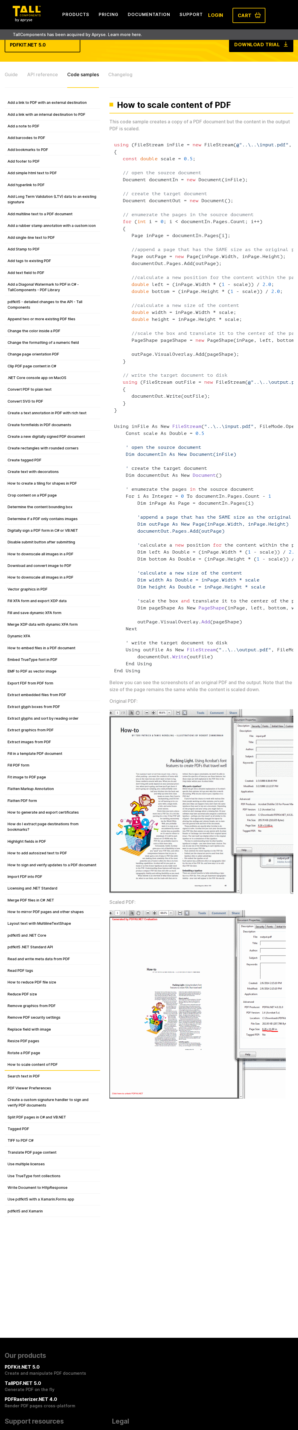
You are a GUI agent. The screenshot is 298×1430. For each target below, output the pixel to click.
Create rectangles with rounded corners (43, 448)
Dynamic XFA (19, 636)
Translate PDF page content (32, 1152)
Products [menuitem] (75, 14)
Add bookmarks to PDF (28, 149)
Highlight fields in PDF (27, 841)
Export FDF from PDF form (30, 683)
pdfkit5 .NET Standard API (30, 947)
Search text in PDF (24, 1076)
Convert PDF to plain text (30, 389)
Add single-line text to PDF (31, 237)
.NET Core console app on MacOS (37, 378)
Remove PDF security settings (34, 1017)
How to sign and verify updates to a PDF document (52, 865)
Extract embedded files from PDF (37, 695)
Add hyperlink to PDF (26, 185)
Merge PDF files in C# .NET (31, 900)
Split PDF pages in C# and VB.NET (37, 1117)
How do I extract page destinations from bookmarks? (43, 827)
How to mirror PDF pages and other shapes (46, 912)
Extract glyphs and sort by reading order (43, 718)
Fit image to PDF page (27, 777)
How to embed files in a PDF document (41, 648)
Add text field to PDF (26, 273)
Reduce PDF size (22, 994)
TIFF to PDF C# (20, 1140)
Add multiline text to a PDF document (40, 214)
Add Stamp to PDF (24, 249)
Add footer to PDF (24, 161)
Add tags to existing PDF (29, 261)
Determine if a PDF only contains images (43, 519)
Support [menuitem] (191, 14)
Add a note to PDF (23, 126)
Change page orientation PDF (33, 354)
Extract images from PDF (29, 742)
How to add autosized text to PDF (37, 853)
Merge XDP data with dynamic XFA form (43, 624)
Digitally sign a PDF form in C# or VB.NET (43, 530)
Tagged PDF (18, 1129)
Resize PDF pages (23, 1041)
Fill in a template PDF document (35, 753)
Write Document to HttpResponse (38, 1187)
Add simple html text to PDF (32, 173)
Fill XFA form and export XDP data (37, 601)
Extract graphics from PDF (31, 730)
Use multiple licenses (26, 1164)
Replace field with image (29, 1029)
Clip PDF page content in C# (32, 366)
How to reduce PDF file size (32, 982)
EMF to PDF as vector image (32, 671)
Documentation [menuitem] (149, 14)
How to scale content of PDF (33, 1064)
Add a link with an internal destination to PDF (46, 114)
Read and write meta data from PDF (39, 959)
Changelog (120, 74)
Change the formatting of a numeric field (43, 342)
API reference (42, 74)
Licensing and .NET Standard (32, 888)
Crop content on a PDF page (32, 495)
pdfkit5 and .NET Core (27, 935)
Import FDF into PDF (25, 876)
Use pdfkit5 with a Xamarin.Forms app (41, 1199)
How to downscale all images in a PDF (40, 554)
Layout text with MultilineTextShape (39, 923)
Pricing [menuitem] (108, 14)
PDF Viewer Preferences (29, 1088)
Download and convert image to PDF (39, 565)
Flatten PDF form (22, 800)
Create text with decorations (33, 471)
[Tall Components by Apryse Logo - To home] (26, 20)
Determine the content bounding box (40, 507)
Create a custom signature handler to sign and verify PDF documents (48, 1102)
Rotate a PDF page (24, 1053)
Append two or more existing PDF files (41, 319)
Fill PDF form (18, 765)
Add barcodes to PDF (26, 138)
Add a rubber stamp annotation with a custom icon (52, 225)
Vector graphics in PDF (27, 589)
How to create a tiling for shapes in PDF (42, 483)
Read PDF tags (20, 970)
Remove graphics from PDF (32, 1006)
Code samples (83, 74)
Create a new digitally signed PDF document (46, 436)
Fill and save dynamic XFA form (34, 613)
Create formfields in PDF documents (39, 425)
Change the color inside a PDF (34, 331)
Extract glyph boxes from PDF (34, 707)
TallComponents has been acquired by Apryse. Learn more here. (77, 34)
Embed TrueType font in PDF (32, 659)
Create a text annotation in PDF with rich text (47, 413)
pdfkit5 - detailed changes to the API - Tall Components (45, 305)
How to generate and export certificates (43, 812)
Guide (11, 74)
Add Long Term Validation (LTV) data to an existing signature (52, 199)
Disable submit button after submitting (41, 542)
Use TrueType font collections (34, 1176)
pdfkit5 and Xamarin (25, 1211)
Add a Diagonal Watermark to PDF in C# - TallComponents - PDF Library (43, 287)
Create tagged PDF (24, 460)
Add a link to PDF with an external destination (47, 102)
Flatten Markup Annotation (31, 789)
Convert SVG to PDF (25, 401)
